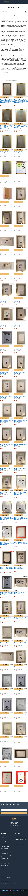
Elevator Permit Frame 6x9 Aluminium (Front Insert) (5, 691)
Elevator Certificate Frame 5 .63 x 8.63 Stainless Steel (20, 618)
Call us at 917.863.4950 (14, 825)
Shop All (16, 835)
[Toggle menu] (2, 2)
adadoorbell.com (17, 881)
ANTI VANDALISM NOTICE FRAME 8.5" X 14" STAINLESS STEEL (6, 421)
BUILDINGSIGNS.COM (5, 879)
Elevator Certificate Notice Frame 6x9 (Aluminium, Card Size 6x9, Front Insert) (6, 593)
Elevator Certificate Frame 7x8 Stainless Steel (19, 325)
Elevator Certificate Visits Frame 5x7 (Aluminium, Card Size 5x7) (20, 691)
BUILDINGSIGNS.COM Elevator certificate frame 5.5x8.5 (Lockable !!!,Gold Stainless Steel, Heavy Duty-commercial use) (7, 179)
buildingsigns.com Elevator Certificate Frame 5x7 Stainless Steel (6, 618)
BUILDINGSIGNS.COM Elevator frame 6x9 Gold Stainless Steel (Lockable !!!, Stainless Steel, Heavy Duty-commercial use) (7, 101)
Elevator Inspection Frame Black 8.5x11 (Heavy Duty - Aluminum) (20, 764)
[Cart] (27, 2)
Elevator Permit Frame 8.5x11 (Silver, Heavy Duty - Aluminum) (6, 764)
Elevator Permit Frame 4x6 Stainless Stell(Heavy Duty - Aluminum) (21, 643)
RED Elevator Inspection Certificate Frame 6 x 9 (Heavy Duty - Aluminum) (20, 789)
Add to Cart (4, 97)
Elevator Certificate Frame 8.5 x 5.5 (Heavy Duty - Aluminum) (6, 253)
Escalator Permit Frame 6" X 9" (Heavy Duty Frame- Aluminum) (20, 715)
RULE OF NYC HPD (4, 858)
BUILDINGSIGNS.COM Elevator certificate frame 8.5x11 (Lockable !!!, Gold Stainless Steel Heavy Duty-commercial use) (21, 127)
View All (15, 883)
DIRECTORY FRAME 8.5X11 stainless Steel (5, 373)
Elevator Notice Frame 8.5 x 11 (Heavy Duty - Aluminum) (6, 643)
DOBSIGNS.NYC (17, 879)
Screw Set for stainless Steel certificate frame (5, 277)
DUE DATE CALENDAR (5, 846)
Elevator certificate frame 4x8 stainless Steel (19, 373)
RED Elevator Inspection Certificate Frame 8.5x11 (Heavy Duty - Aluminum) (6, 789)
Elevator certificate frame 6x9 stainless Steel (5, 493)
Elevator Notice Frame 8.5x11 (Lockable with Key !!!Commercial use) (20, 179)
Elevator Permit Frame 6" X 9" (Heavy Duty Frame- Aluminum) (6, 739)
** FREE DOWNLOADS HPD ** (20, 837)
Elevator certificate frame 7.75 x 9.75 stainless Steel (20, 277)
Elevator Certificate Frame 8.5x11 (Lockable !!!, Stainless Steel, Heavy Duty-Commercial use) (21, 493)
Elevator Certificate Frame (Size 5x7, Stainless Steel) (20, 205)
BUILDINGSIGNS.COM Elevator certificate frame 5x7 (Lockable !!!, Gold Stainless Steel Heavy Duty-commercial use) (6, 153)
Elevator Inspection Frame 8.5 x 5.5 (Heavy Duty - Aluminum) (6, 667)
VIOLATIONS (3, 867)
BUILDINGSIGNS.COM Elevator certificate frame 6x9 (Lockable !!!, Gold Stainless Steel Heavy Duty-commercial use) (20, 153)
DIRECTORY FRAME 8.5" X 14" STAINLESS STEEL (19, 349)
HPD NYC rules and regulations (6, 851)
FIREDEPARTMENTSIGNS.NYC (6, 881)
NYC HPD (2, 860)
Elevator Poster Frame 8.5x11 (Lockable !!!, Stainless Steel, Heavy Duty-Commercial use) (7, 518)
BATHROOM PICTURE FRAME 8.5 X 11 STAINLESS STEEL (6, 445)
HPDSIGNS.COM (4, 883)
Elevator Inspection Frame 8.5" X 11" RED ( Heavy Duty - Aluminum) (20, 543)
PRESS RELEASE (4, 844)
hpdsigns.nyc (3, 885)
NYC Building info (4, 841)
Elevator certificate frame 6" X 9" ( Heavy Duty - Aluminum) (20, 568)
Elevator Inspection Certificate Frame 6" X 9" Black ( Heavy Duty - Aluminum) (6, 568)
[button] (26, 11)
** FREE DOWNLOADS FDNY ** (21, 842)
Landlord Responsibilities (6, 842)
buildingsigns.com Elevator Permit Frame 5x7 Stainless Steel (20, 667)
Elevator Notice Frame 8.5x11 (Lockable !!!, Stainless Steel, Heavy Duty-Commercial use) (21, 518)
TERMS (2, 869)
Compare (11, 97)
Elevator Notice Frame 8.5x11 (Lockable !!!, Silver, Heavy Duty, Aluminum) (20, 740)
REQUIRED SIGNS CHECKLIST (6, 839)
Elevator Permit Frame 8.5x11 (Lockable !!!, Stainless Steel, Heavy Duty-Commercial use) (7, 543)
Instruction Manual (4, 865)
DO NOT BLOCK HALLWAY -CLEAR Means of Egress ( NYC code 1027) (6, 855)
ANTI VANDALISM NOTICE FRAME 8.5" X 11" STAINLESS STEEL (20, 421)
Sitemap (2, 872)
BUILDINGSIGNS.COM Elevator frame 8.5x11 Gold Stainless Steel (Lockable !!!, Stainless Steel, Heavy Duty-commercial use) (7, 127)
